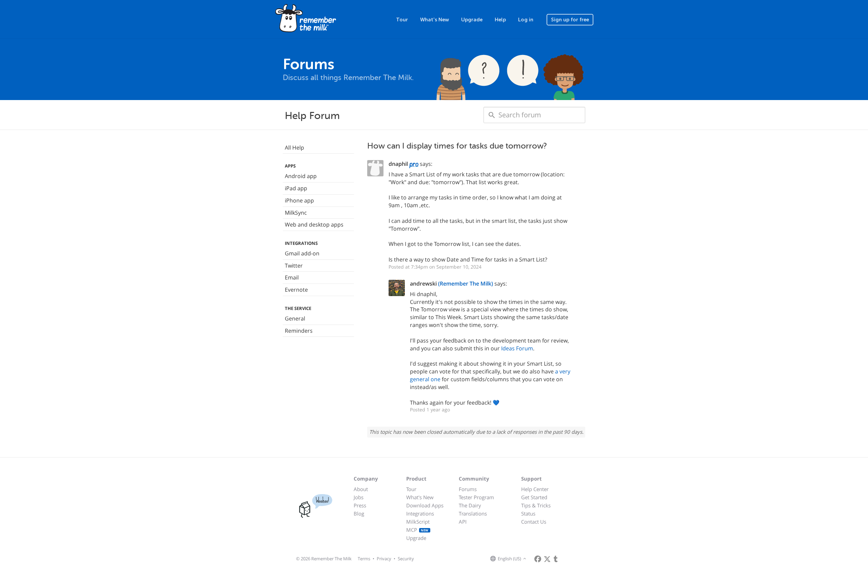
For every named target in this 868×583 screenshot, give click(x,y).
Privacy (384, 559)
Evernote (296, 289)
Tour (402, 20)
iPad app (296, 188)
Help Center (535, 489)
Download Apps (424, 505)
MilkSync (296, 212)
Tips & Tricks (536, 505)
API (463, 521)
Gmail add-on (302, 253)
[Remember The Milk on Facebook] (537, 559)
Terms (364, 559)
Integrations (420, 513)
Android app (301, 176)
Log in (525, 20)
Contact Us (533, 521)
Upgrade (471, 20)
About (361, 489)
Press (360, 505)
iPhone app (299, 200)
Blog (359, 513)
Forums (468, 489)
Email (292, 277)
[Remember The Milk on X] (547, 559)
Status (528, 513)
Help (500, 20)
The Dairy (470, 505)
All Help (294, 147)
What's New (434, 20)
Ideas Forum (517, 348)
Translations (473, 513)
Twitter (294, 265)
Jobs (358, 497)
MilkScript (418, 521)
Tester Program (476, 497)
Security (406, 559)
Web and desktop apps (314, 224)
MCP (417, 529)
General (295, 318)
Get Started (534, 497)
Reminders (299, 330)
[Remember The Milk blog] (555, 559)
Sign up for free (570, 20)
